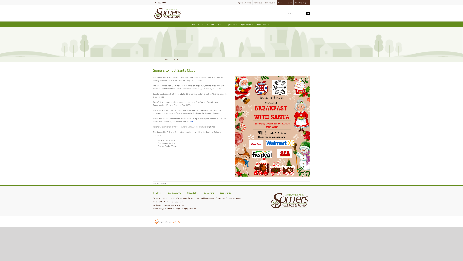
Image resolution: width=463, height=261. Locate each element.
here (191, 121)
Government (209, 192)
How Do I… (157, 192)
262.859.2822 (160, 2)
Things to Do (192, 192)
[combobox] (296, 13)
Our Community (174, 192)
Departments (225, 192)
